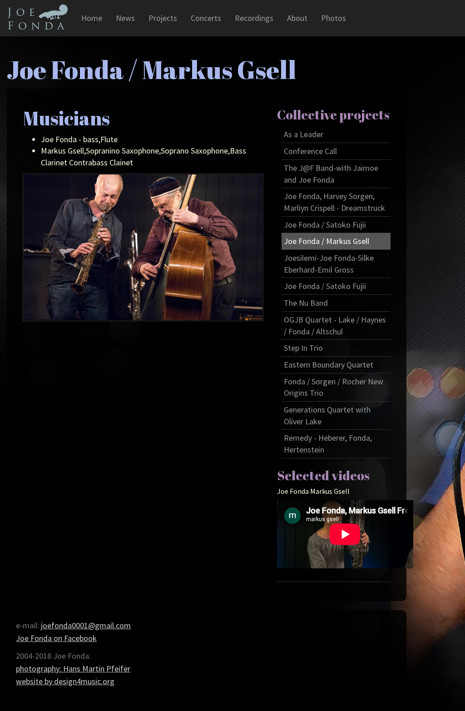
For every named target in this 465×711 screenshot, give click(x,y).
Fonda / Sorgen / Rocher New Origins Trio (333, 387)
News (125, 18)
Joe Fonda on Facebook (56, 638)
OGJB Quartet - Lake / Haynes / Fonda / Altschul (335, 325)
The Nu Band (306, 303)
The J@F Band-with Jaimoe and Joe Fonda (331, 174)
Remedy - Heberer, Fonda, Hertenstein (328, 444)
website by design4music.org (65, 681)
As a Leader (303, 134)
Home (91, 18)
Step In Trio (303, 348)
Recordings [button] (254, 18)
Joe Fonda (37, 17)
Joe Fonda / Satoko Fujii (325, 224)
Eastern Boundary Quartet (328, 364)
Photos (333, 18)
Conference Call (310, 151)
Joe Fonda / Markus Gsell (326, 241)
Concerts (206, 18)
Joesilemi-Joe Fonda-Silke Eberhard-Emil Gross (329, 264)
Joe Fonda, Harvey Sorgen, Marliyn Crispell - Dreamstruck (334, 202)
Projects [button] (162, 18)
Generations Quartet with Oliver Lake (327, 415)
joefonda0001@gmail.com (86, 625)
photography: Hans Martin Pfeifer (73, 668)
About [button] (297, 18)
